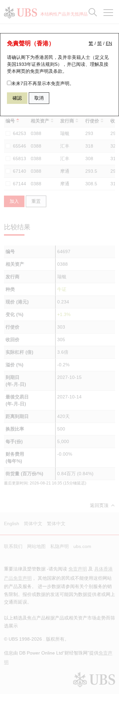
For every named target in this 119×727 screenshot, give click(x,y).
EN (109, 43)
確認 (17, 98)
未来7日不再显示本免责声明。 (42, 83)
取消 (39, 98)
